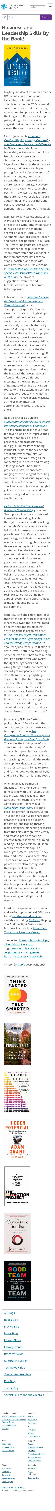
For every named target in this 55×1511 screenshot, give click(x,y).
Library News (12, 1340)
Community (6, 1475)
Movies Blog (11, 1326)
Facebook (32, 1423)
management (31, 952)
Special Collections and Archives (24, 1395)
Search (45, 17)
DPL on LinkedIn (8, 1451)
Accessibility (19, 1487)
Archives (5, 1429)
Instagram (32, 1430)
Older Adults (12, 944)
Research (27, 944)
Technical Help (33, 1478)
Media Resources (8, 1478)
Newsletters (32, 1420)
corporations (12, 952)
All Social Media (34, 1436)
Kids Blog (10, 1381)
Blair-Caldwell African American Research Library (14, 1421)
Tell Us (30, 1416)
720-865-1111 (33, 1468)
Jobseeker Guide (8, 1447)
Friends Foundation (35, 1447)
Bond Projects (7, 1482)
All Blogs (9, 1313)
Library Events (13, 1347)
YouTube (31, 1433)
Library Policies (7, 1487)
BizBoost (34, 920)
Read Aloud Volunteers (36, 1454)
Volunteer (31, 1451)
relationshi (35, 956)
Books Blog (11, 1319)
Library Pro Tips (38, 940)
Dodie (21, 964)
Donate (31, 1444)
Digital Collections (9, 1425)
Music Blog (11, 1333)
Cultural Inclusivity (16, 1361)
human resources (15, 956)
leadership (32, 948)
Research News (13, 1354)
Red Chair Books (34, 1461)
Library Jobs (6, 1444)
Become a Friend (34, 1457)
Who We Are (6, 1468)
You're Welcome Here (17, 1374)
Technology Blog (14, 1367)
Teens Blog (11, 1388)
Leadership (6, 1472)
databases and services (27, 916)
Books (23, 940)
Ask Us (30, 1472)
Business (17, 948)
